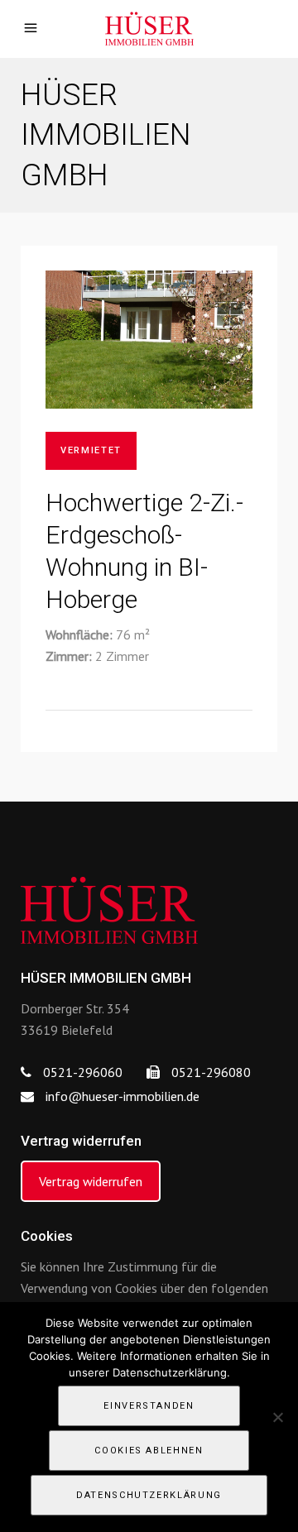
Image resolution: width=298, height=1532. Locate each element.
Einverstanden (148, 1405)
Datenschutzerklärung (149, 1495)
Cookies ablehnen (148, 1450)
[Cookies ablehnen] (277, 1417)
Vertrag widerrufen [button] (90, 1181)
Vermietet (91, 450)
